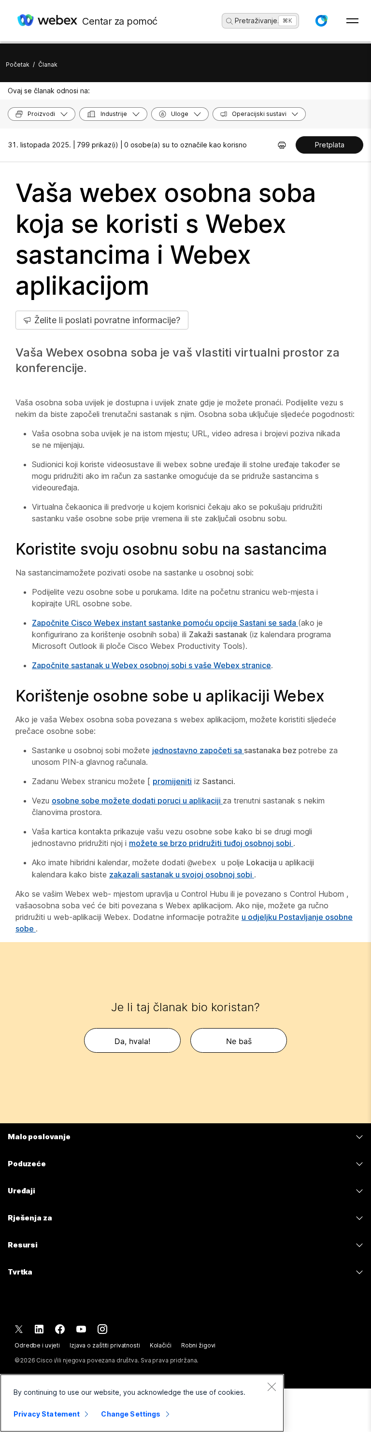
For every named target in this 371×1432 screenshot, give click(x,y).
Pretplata (329, 145)
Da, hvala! (132, 1041)
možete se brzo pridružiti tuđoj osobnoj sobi (211, 843)
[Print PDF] (282, 145)
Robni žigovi (198, 1345)
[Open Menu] (352, 20)
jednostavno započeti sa (198, 750)
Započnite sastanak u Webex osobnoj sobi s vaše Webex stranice (151, 665)
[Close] (271, 1386)
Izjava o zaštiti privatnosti (105, 1345)
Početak (17, 64)
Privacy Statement (47, 1414)
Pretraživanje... (259, 20)
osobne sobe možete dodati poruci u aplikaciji (137, 800)
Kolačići (160, 1345)
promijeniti (172, 781)
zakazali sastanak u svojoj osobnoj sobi (181, 874)
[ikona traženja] (229, 21)
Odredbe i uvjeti (37, 1345)
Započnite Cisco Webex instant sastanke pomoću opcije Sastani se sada (165, 623)
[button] (321, 20)
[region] (142, 1403)
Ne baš (239, 1041)
